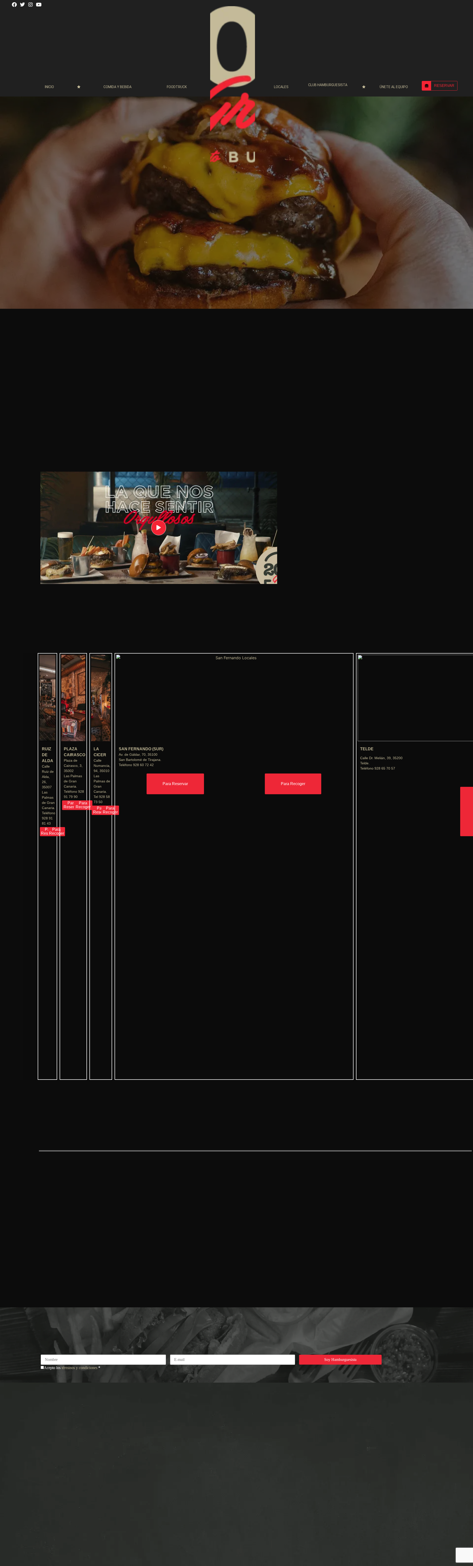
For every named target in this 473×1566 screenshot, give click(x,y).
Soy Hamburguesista (340, 1359)
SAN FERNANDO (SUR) (141, 749)
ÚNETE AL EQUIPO (394, 87)
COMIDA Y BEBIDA (117, 87)
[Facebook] (16, 6)
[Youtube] (40, 6)
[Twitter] (24, 6)
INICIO (49, 87)
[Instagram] (32, 6)
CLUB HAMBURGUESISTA (327, 85)
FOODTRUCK (177, 87)
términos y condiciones (79, 1368)
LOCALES (281, 87)
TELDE (366, 749)
